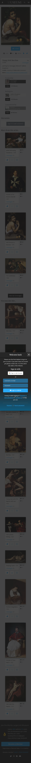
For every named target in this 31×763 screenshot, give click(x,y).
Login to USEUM (16, 390)
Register (9, 405)
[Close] (29, 354)
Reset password (19, 405)
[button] (15, 373)
